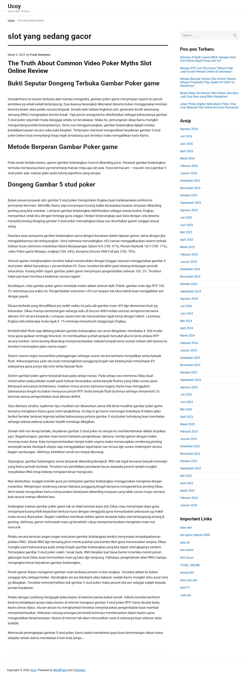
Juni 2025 (186, 225)
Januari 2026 (188, 173)
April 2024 (186, 328)
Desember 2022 (190, 446)
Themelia (79, 670)
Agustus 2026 (189, 129)
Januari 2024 (188, 350)
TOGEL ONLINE (190, 565)
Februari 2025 (189, 254)
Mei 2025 (186, 232)
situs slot (186, 527)
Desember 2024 (190, 269)
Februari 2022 (189, 498)
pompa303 (187, 572)
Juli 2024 (186, 306)
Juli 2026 (186, 136)
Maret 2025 (187, 247)
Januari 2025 (188, 261)
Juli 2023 (186, 394)
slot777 (185, 587)
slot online (186, 550)
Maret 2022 (187, 490)
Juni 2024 (186, 313)
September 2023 (190, 380)
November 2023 (190, 365)
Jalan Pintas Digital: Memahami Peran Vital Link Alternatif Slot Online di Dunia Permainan (209, 105)
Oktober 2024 (188, 284)
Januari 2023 (188, 439)
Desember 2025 (190, 180)
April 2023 (186, 417)
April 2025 (186, 239)
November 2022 (190, 453)
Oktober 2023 (188, 372)
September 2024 (190, 291)
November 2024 (190, 276)
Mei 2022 (186, 476)
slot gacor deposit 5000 (195, 535)
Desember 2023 (190, 358)
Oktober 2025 (188, 195)
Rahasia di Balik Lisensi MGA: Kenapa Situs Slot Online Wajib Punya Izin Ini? (208, 59)
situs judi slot (188, 580)
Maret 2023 (187, 424)
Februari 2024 (189, 343)
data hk (185, 542)
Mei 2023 (186, 409)
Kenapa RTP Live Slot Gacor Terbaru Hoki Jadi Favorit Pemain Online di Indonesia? (206, 69)
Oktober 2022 (188, 461)
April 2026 (186, 151)
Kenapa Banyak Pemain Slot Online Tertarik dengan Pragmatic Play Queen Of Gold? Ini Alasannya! (208, 82)
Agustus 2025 (189, 210)
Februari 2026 (189, 166)
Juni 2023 (186, 402)
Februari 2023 (189, 431)
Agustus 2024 (189, 298)
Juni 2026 (186, 143)
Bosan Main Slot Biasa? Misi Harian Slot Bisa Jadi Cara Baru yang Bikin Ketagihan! (209, 94)
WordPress (60, 670)
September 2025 (190, 202)
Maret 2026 (187, 158)
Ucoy (33, 670)
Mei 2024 (186, 321)
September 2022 (190, 468)
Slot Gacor (186, 557)
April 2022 (186, 483)
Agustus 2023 (189, 387)
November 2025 (190, 188)
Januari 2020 (188, 505)
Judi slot (185, 595)
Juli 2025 (186, 217)
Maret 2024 (187, 335)
